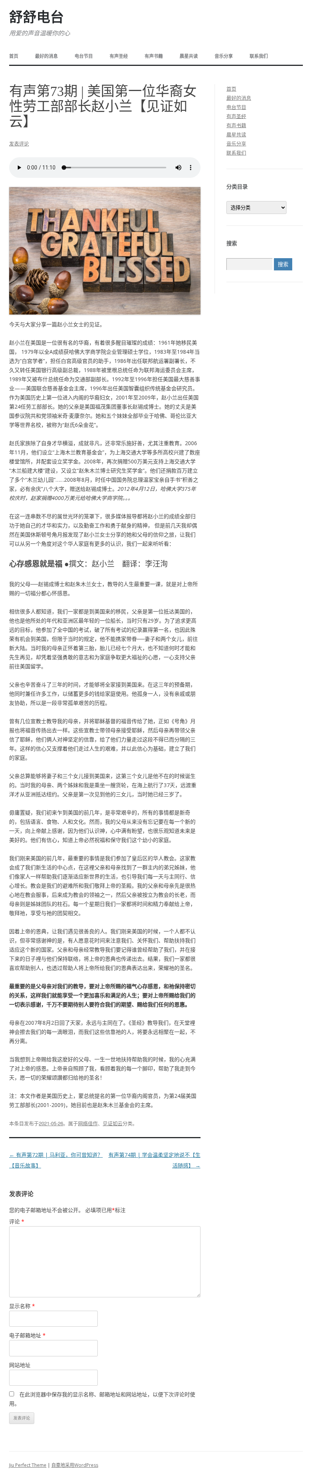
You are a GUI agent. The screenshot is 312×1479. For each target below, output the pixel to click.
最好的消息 (46, 56)
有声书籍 (154, 56)
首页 (13, 56)
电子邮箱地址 (27, 1335)
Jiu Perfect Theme (27, 1465)
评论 (16, 1221)
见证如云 (113, 1123)
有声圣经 (119, 56)
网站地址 (19, 1365)
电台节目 (84, 56)
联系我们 (259, 56)
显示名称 (22, 1306)
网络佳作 (88, 1123)
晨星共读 (189, 56)
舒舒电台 (36, 17)
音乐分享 (224, 56)
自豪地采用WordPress (74, 1465)
